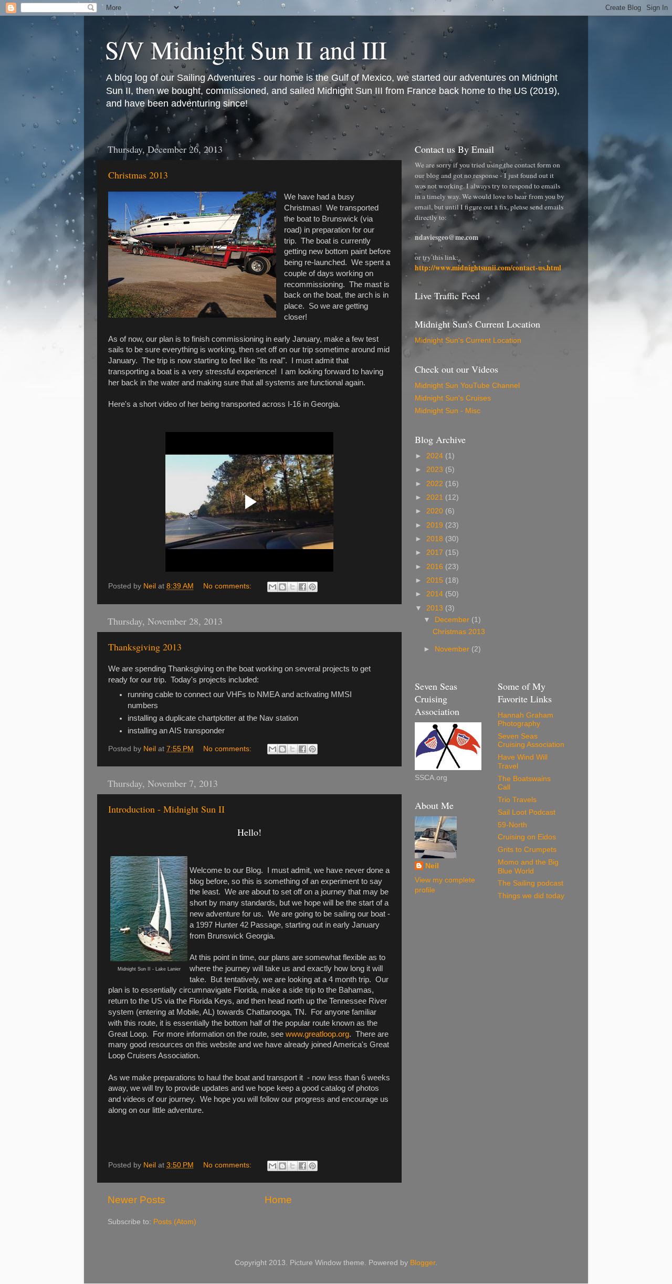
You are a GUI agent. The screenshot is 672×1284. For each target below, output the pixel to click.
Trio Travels (517, 800)
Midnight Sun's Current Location (468, 340)
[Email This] (272, 587)
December (453, 620)
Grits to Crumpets (527, 850)
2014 (435, 594)
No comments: (228, 586)
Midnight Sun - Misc (447, 411)
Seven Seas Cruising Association (531, 740)
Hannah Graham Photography (525, 719)
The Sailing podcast (530, 883)
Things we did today (531, 896)
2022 (435, 484)
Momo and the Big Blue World (528, 866)
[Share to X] (292, 587)
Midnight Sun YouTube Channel (467, 386)
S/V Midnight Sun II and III (246, 49)
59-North (512, 825)
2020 (435, 511)
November (453, 649)
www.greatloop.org (317, 1034)
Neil (432, 866)
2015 (435, 580)
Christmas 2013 (138, 175)
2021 (435, 497)
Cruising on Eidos (527, 837)
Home (278, 1199)
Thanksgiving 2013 (145, 646)
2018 (435, 539)
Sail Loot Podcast (526, 812)
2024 (435, 456)
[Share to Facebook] (302, 587)
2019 (435, 525)
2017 (435, 552)
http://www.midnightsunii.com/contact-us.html (488, 267)
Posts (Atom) (174, 1222)
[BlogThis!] (282, 587)
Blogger (422, 1263)
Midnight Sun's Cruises (453, 398)
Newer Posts (136, 1199)
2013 (435, 608)
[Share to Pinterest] (312, 587)
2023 (435, 469)
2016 (435, 567)
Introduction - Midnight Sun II (166, 809)
